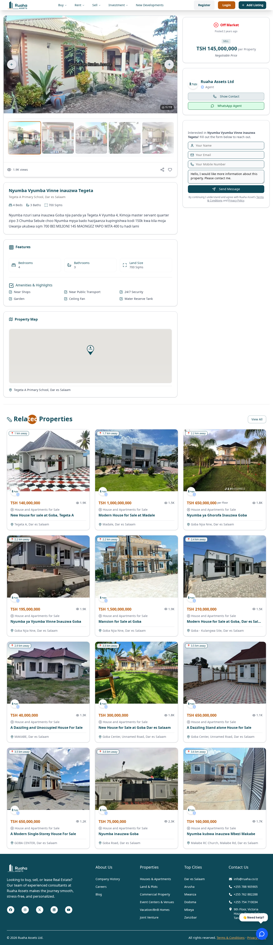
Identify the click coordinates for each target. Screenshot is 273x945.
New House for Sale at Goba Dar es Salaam (135, 727)
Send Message (229, 189)
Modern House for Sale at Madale (127, 515)
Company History (108, 879)
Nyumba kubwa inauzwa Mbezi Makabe (221, 833)
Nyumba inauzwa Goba (119, 833)
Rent (78, 5)
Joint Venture (149, 917)
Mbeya (189, 910)
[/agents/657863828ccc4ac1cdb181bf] (14, 491)
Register (204, 5)
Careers (101, 887)
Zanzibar (190, 917)
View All (257, 419)
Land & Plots (149, 887)
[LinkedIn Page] (54, 910)
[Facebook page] (11, 910)
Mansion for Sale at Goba (120, 621)
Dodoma (190, 902)
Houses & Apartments (155, 879)
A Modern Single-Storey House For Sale (43, 833)
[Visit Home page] (17, 868)
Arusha (189, 887)
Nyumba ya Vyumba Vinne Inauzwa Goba (45, 621)
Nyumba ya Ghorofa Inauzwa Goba (217, 515)
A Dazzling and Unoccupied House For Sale (46, 727)
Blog (99, 894)
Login (226, 5)
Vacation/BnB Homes (155, 910)
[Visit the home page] (17, 5)
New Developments (150, 5)
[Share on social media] (162, 170)
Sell (94, 5)
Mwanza (190, 894)
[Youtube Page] (69, 910)
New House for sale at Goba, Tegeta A (42, 515)
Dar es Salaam (194, 879)
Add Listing (255, 5)
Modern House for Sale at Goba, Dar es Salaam (226, 621)
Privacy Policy (236, 200)
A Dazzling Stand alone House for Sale (219, 727)
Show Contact (229, 96)
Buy (61, 5)
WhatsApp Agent (230, 106)
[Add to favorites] (170, 170)
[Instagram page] (25, 910)
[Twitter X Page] (40, 910)
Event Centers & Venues (157, 902)
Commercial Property (155, 894)
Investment (117, 5)
